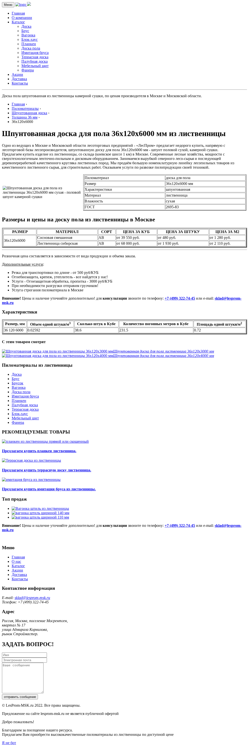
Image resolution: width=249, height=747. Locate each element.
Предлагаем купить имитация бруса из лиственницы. (49, 489)
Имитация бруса (35, 53)
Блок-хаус (29, 39)
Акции (17, 74)
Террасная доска (34, 57)
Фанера (27, 70)
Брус (25, 31)
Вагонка (28, 35)
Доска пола (30, 48)
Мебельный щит (35, 66)
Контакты (20, 83)
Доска (26, 26)
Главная (18, 13)
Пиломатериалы (25, 108)
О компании (22, 18)
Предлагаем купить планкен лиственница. (39, 451)
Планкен (28, 44)
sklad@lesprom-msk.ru (32, 598)
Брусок (17, 383)
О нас (16, 561)
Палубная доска (34, 61)
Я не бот (9, 743)
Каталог (18, 22)
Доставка (19, 79)
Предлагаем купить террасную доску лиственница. (46, 470)
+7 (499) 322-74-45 (180, 298)
